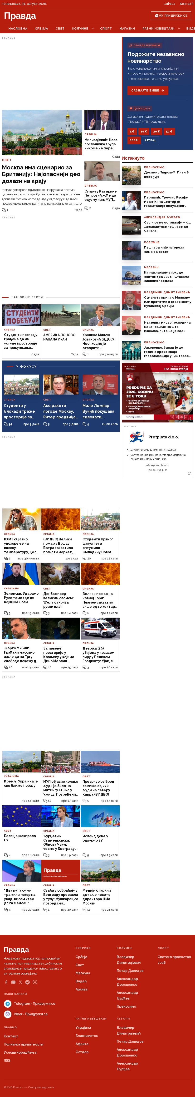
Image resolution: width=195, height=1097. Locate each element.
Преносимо (126, 1006)
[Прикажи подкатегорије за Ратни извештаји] (179, 29)
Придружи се (176, 15)
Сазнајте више (145, 90)
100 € (134, 140)
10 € (144, 131)
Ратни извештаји (159, 28)
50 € (169, 131)
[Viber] (35, 982)
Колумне (80, 28)
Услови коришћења (20, 1052)
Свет (60, 28)
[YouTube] (13, 982)
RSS (7, 1060)
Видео (81, 981)
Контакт (186, 3)
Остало (82, 1052)
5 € (132, 131)
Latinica (169, 3)
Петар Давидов (130, 971)
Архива (82, 989)
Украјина (83, 1028)
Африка (82, 1044)
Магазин (127, 28)
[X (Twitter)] (20, 982)
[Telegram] (27, 982)
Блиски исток (87, 1036)
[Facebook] (6, 982)
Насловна (18, 28)
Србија (41, 28)
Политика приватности (23, 1044)
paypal (150, 140)
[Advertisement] (61, 74)
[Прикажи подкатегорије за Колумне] (92, 29)
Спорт (106, 28)
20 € (156, 131)
